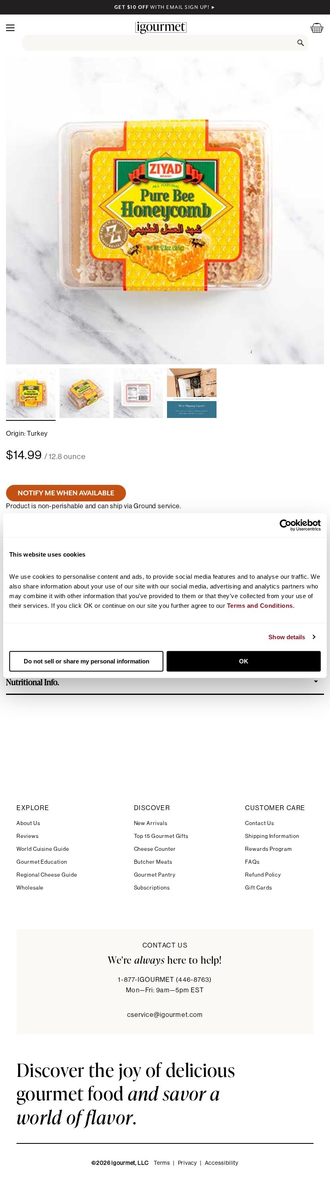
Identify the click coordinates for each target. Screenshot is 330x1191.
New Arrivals (150, 823)
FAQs (252, 862)
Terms (162, 1163)
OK (243, 661)
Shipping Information (272, 836)
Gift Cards (258, 887)
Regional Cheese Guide (46, 874)
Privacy (187, 1163)
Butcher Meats (153, 862)
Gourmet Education (41, 862)
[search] (165, 43)
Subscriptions (152, 887)
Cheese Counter (155, 849)
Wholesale (29, 887)
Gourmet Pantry (154, 874)
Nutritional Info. (32, 682)
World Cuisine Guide (42, 849)
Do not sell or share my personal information (86, 661)
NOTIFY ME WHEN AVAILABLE (66, 492)
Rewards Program (268, 849)
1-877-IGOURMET (165, 980)
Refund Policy (263, 874)
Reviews (27, 836)
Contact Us (259, 823)
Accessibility (222, 1163)
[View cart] (312, 28)
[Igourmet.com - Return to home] (161, 28)
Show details (286, 637)
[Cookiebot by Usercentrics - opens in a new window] (285, 525)
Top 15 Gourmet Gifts (161, 836)
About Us (28, 823)
